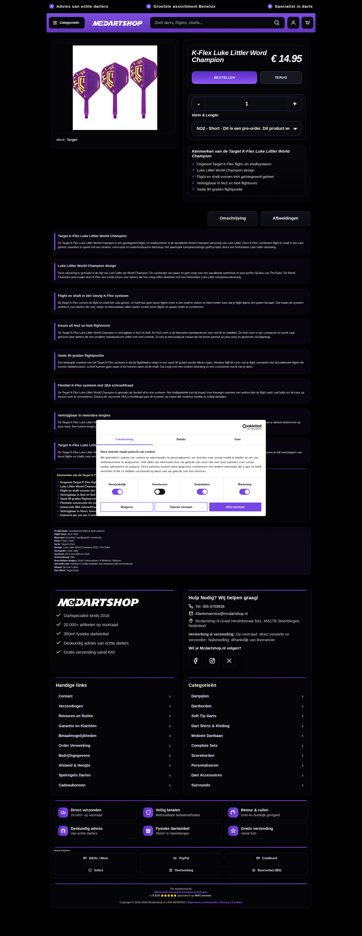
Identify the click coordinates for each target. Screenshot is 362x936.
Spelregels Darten (75, 775)
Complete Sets (204, 745)
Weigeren (127, 507)
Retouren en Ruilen (76, 716)
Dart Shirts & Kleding (210, 726)
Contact (66, 696)
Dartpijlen (200, 696)
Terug (281, 77)
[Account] (293, 23)
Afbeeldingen (285, 218)
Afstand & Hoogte (74, 765)
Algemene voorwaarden (202, 902)
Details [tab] (181, 439)
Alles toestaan (235, 507)
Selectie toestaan (181, 507)
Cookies (237, 902)
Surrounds (200, 785)
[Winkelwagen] (307, 23)
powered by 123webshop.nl (292, 919)
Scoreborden (202, 755)
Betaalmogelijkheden (77, 736)
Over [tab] (237, 439)
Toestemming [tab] (124, 439)
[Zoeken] (278, 22)
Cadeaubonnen (72, 785)
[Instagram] (212, 661)
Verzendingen (71, 706)
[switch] (159, 492)
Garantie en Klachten (78, 726)
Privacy (224, 902)
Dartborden (201, 706)
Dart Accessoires (206, 775)
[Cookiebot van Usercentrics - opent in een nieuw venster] (245, 427)
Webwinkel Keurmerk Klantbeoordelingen (181, 892)
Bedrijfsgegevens (74, 755)
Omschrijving (233, 218)
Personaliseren (204, 765)
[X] (229, 661)
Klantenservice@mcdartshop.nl (222, 614)
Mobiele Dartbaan (207, 736)
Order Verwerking (74, 745)
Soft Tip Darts (203, 716)
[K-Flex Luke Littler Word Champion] (115, 88)
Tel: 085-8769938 (210, 606)
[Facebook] (195, 661)
